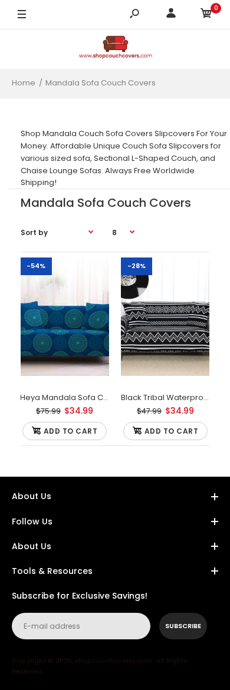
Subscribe (183, 625)
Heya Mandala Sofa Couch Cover (84, 397)
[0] (206, 15)
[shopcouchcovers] (115, 48)
